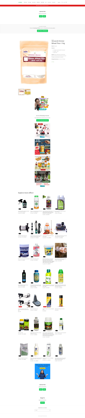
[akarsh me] (42, 111)
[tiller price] (42, 138)
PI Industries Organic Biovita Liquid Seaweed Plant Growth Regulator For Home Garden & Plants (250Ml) (48, 286)
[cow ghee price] (42, 155)
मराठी (41, 16)
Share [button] (53, 61)
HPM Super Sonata (20, 332)
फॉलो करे (42, 402)
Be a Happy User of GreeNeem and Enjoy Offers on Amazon (60, 211)
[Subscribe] (49, 410)
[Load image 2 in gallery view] (28, 92)
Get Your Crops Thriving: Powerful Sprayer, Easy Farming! (48, 236)
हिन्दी (44, 16)
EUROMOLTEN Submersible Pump (22, 235)
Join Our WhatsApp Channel (42, 120)
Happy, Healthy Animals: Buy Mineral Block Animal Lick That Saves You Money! (60, 259)
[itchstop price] (42, 186)
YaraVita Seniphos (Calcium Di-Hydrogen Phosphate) (48, 358)
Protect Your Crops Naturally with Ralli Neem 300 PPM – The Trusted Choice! (36, 211)
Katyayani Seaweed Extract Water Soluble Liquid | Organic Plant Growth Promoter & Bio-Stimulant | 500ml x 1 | (60, 286)
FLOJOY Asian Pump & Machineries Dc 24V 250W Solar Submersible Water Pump (35, 236)
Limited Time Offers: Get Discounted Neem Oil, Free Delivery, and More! (23, 211)
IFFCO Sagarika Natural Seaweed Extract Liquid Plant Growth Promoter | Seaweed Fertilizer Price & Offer (35, 286)
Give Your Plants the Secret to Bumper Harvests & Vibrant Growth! (23, 285)
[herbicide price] (42, 163)
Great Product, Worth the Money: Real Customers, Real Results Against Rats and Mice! (23, 310)
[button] (62, 2)
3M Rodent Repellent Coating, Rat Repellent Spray (48, 309)
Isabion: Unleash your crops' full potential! (60, 332)
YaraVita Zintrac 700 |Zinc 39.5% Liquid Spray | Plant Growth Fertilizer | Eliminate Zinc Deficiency (36, 359)
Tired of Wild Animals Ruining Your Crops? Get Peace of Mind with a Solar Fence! (61, 236)
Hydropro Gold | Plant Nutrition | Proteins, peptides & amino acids (35, 333)
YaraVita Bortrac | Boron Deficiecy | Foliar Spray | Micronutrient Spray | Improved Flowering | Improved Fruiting (60, 359)
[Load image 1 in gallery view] (21, 92)
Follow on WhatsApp (43, 30)
